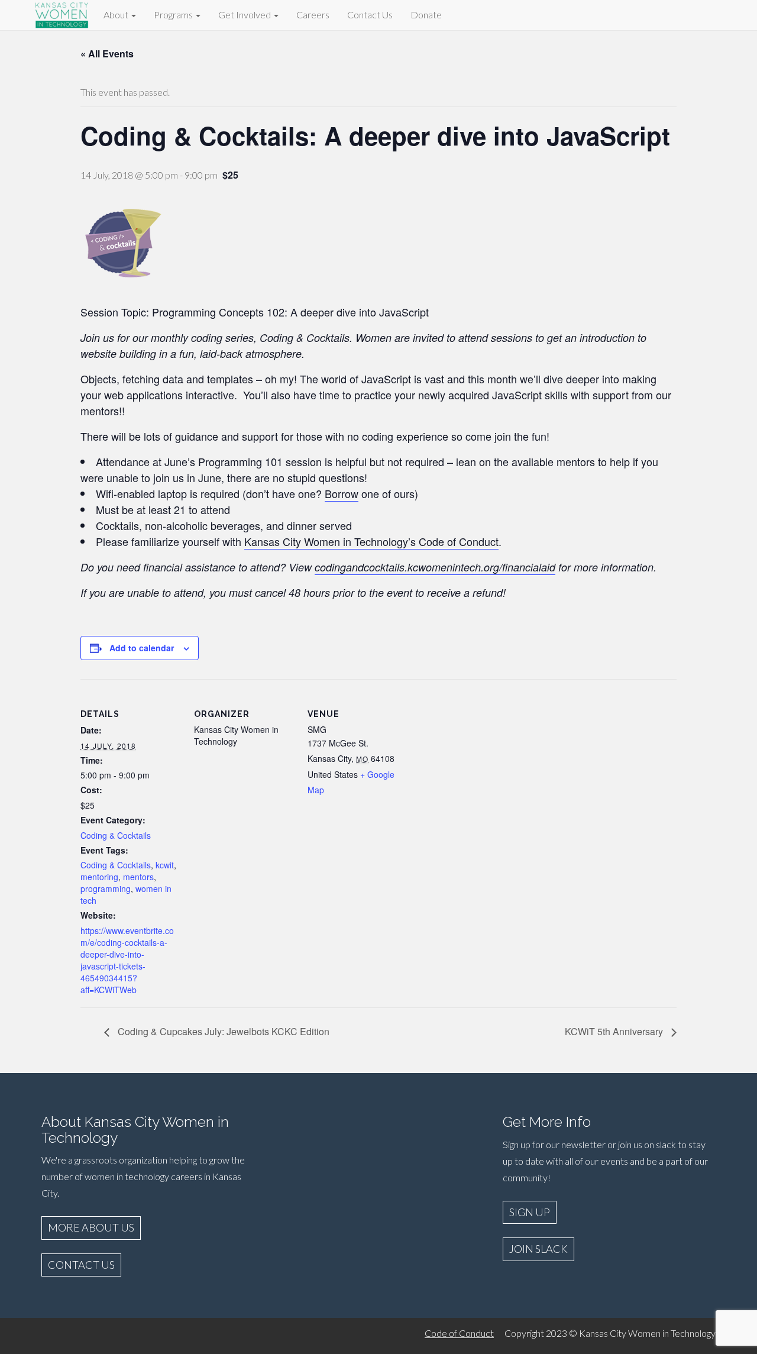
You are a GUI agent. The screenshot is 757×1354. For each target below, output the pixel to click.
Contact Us (370, 14)
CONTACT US (81, 1264)
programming (105, 888)
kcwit (165, 865)
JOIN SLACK (538, 1248)
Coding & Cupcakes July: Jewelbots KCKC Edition (222, 1031)
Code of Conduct (459, 1333)
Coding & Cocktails (115, 835)
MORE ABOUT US (91, 1227)
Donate (426, 14)
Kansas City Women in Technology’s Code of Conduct (371, 541)
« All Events (107, 53)
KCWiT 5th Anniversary (615, 1031)
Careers (312, 14)
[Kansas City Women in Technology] (62, 13)
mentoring (99, 877)
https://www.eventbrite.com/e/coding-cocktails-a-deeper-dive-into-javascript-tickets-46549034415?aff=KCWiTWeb (127, 960)
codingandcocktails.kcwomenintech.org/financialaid (435, 567)
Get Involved (245, 14)
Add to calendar (141, 648)
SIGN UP (529, 1212)
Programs (174, 14)
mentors (138, 877)
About (116, 14)
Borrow (341, 493)
